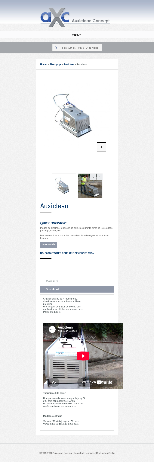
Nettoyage (55, 64)
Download (52, 289)
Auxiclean (69, 64)
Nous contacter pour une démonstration (67, 253)
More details (48, 244)
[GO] (56, 47)
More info (52, 280)
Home (43, 64)
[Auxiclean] (77, 75)
